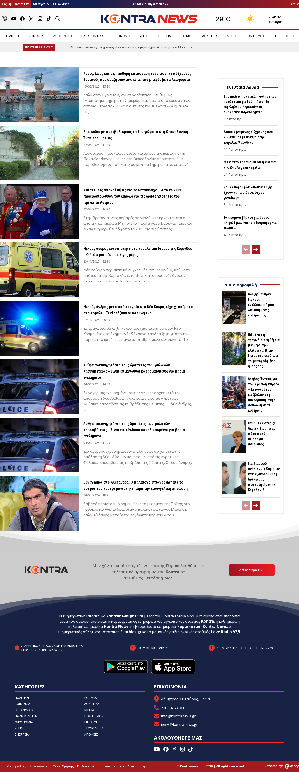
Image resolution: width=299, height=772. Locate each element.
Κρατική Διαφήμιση (129, 766)
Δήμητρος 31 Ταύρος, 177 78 (186, 698)
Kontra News (116, 626)
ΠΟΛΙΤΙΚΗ (12, 36)
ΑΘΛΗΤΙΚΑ (209, 36)
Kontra (207, 621)
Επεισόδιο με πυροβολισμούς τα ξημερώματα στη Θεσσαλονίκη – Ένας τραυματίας (137, 134)
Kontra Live (21, 4)
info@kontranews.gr (178, 715)
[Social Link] (4, 18)
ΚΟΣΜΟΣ (186, 36)
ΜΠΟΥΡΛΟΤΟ (62, 36)
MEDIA (231, 36)
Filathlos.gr (130, 631)
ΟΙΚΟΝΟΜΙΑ (121, 36)
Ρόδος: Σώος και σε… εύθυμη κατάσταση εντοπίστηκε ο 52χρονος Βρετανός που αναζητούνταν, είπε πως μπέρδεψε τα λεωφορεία (137, 76)
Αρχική (6, 4)
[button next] (256, 249)
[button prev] (246, 249)
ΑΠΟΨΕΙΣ (91, 734)
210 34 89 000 (173, 707)
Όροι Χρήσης (63, 766)
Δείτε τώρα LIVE (251, 570)
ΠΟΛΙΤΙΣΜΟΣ (255, 36)
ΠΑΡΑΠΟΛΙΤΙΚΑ (92, 36)
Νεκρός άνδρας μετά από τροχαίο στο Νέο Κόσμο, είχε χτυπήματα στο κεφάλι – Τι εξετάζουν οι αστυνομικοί (138, 309)
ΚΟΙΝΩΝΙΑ (35, 36)
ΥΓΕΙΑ (143, 36)
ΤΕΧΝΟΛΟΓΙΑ (93, 728)
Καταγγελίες (41, 4)
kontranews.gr (120, 615)
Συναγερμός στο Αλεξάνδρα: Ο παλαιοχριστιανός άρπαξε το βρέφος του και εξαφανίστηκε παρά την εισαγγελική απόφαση (135, 485)
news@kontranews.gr (179, 724)
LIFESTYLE (91, 722)
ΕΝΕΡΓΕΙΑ (164, 36)
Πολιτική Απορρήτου (93, 766)
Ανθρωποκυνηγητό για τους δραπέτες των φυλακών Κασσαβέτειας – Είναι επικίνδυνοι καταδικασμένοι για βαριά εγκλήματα (134, 371)
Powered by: (278, 766)
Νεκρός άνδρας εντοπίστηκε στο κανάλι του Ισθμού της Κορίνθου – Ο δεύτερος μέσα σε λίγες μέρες (137, 251)
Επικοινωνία (61, 4)
